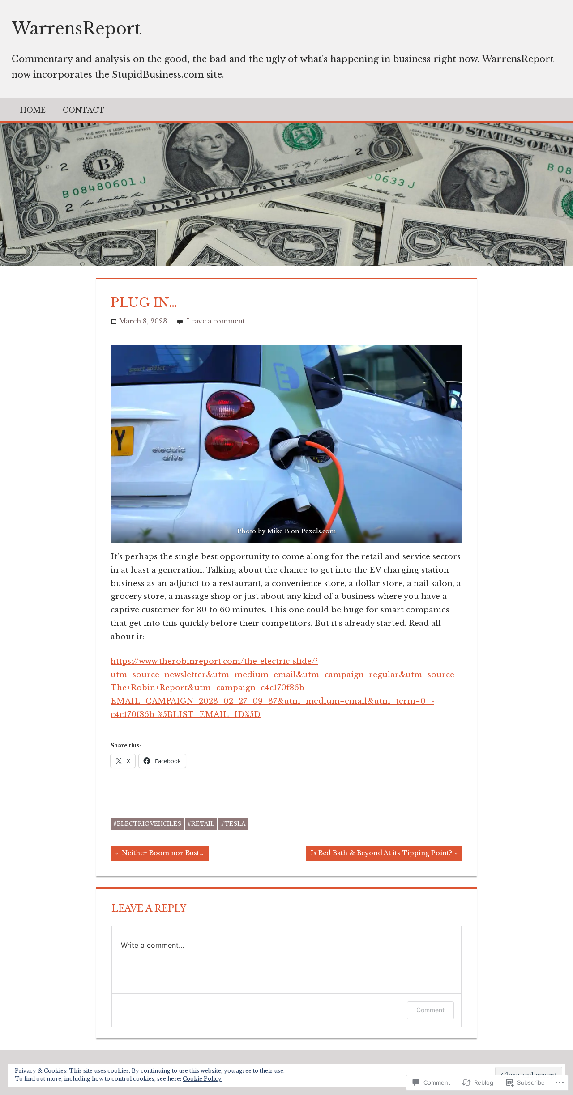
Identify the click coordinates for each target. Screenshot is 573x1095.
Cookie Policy (202, 1078)
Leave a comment (216, 321)
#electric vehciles (147, 823)
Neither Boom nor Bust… (157, 855)
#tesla (233, 823)
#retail (201, 823)
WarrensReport (76, 29)
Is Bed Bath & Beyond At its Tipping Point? (379, 855)
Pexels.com (318, 531)
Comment (430, 1010)
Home (33, 110)
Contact (83, 110)
